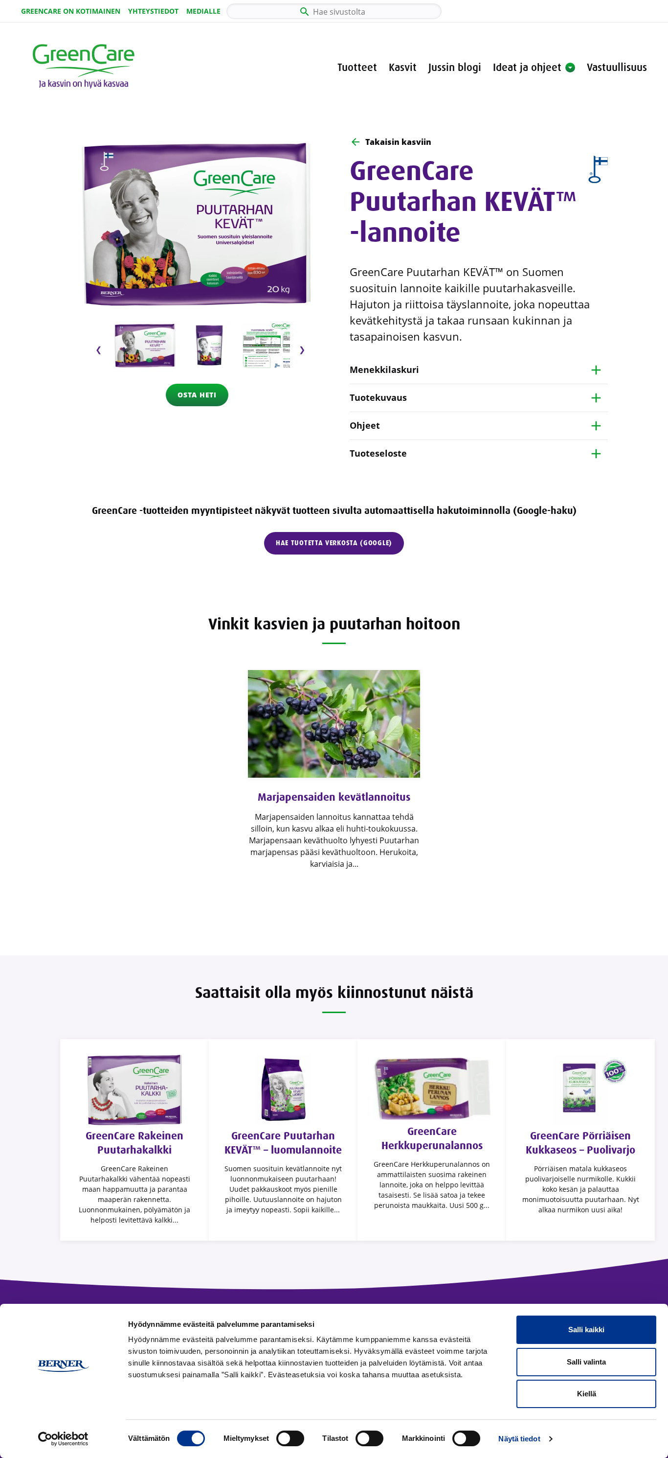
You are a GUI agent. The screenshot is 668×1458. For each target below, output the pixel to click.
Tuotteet (357, 67)
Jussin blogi (454, 67)
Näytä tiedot (519, 1439)
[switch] (290, 1438)
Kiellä (586, 1393)
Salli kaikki (586, 1329)
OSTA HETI (197, 394)
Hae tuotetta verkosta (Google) (334, 543)
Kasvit (403, 67)
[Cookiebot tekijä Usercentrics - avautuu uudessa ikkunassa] (63, 1439)
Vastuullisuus (617, 67)
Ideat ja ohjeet (527, 67)
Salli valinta (586, 1362)
